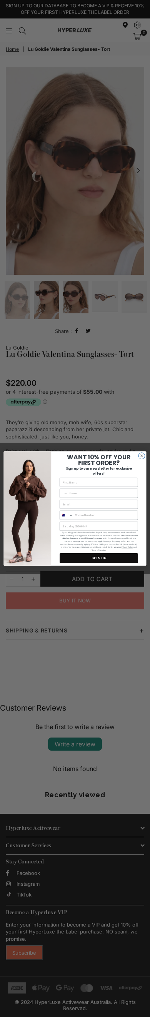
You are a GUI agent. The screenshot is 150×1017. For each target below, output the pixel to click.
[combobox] (66, 515)
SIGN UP (99, 557)
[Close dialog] (141, 456)
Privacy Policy (127, 547)
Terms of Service (98, 550)
